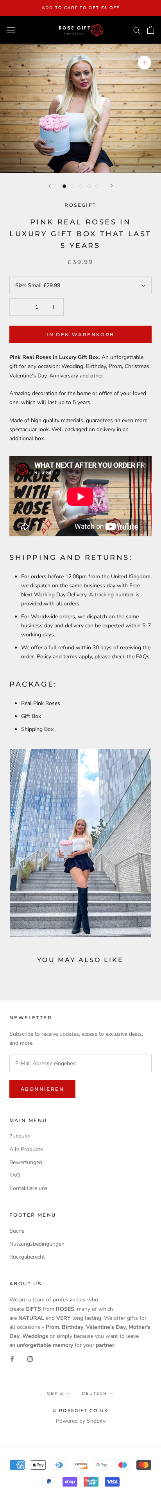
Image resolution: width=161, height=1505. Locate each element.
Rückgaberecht (27, 1257)
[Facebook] (12, 1358)
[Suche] (136, 30)
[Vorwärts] (112, 186)
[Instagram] (30, 1358)
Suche (16, 1231)
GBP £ (55, 1393)
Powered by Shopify (81, 1421)
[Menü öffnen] (11, 30)
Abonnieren (42, 1089)
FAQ (14, 1175)
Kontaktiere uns (28, 1188)
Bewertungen (25, 1162)
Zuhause (19, 1136)
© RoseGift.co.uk (80, 1410)
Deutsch (94, 1393)
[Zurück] (49, 186)
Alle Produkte (26, 1149)
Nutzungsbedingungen (36, 1244)
